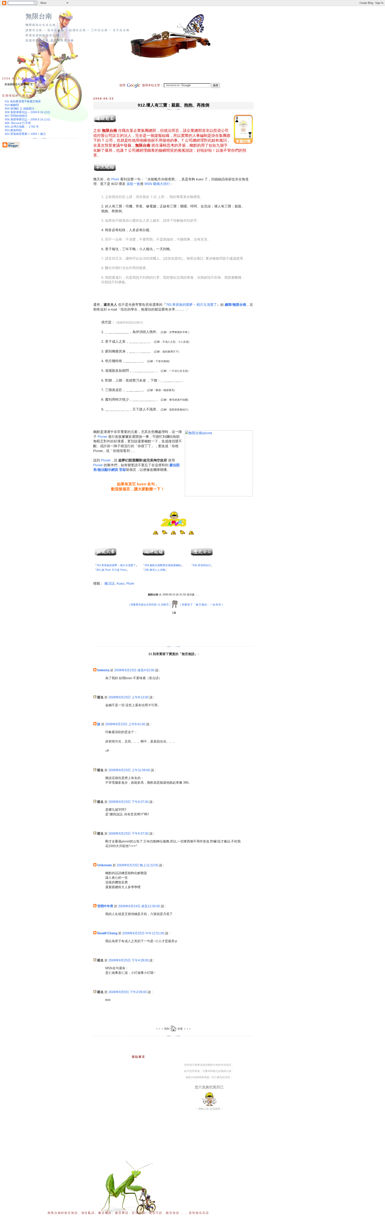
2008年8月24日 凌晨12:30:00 (139, 906)
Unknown (104, 865)
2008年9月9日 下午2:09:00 (127, 992)
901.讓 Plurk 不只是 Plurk (111, 569)
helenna (103, 670)
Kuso (120, 583)
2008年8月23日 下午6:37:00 (128, 802)
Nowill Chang (107, 933)
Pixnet (102, 437)
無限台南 (38, 16)
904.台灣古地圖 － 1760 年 (22, 126)
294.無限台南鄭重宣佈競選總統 (163, 565)
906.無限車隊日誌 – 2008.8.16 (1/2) (27, 119)
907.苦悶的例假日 (16, 115)
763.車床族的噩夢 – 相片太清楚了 (191, 305)
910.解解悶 (12, 105)
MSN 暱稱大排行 (157, 184)
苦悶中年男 (105, 906)
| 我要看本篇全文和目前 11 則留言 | (149, 604)
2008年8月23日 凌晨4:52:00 (134, 670)
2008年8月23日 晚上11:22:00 (137, 865)
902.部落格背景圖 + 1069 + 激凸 (25, 133)
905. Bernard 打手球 (18, 123)
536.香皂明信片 (202, 565)
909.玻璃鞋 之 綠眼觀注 (19, 108)
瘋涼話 (109, 583)
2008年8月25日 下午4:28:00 (128, 960)
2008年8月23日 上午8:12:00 (128, 697)
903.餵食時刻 (13, 130)
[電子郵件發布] (173, 612)
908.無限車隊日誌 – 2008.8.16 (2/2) (27, 112)
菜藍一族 (133, 184)
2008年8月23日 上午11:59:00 (129, 770)
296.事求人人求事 (155, 569)
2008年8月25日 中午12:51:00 (143, 933)
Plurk (115, 179)
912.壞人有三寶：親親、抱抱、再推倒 (173, 105)
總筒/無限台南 (235, 305)
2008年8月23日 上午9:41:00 (125, 724)
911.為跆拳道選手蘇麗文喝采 (23, 101)
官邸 (122, 470)
